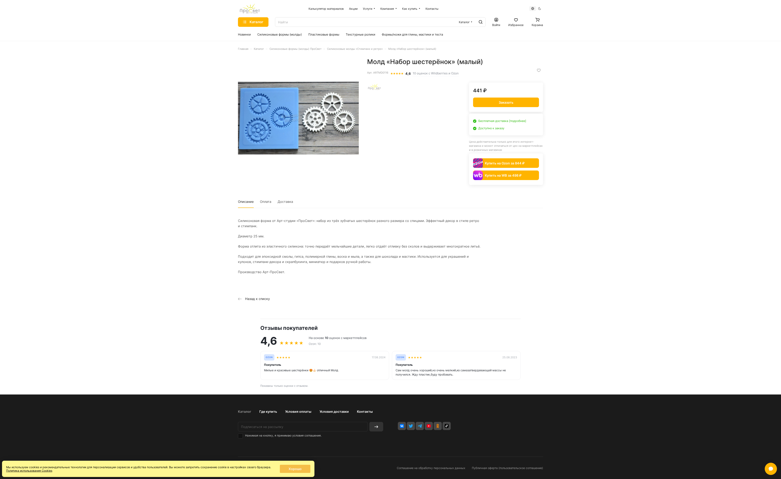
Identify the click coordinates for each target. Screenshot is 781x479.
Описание (246, 202)
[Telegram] (420, 426)
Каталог (244, 411)
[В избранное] (538, 70)
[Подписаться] (376, 426)
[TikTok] (447, 426)
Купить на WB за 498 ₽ (503, 175)
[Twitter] (411, 426)
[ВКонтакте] (402, 426)
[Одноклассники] (438, 426)
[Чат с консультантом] (771, 469)
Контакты (365, 411)
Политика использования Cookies (29, 470)
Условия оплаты (298, 411)
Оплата (265, 202)
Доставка (285, 202)
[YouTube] (429, 426)
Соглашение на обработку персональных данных (431, 468)
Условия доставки (334, 411)
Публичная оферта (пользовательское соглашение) (507, 468)
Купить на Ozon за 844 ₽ (505, 163)
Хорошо (295, 469)
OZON (269, 357)
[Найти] (481, 22)
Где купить (268, 411)
